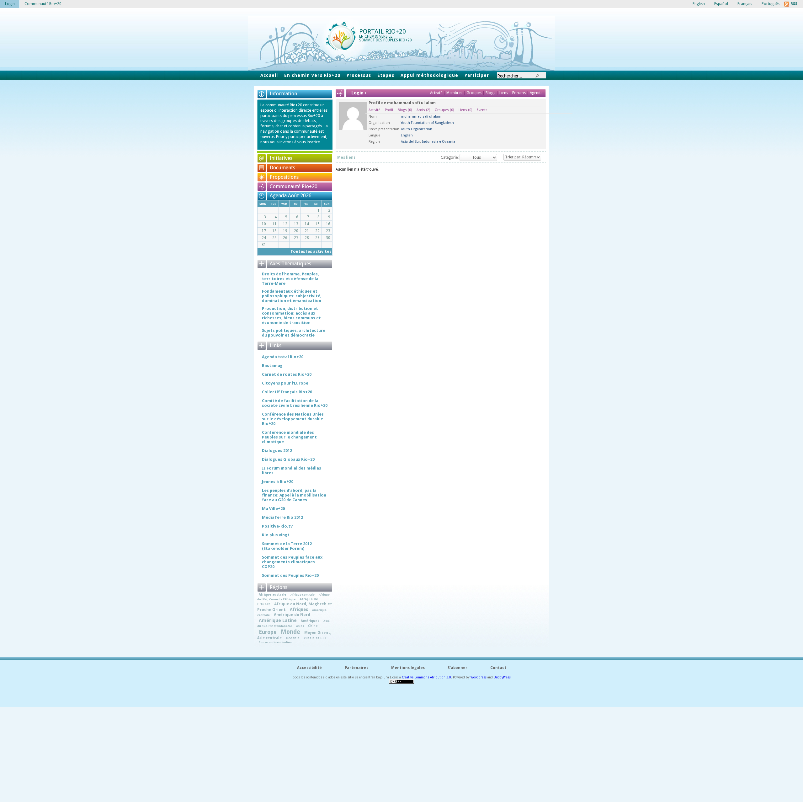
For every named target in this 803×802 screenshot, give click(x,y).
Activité (436, 93)
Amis (423, 110)
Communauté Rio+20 (293, 186)
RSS (793, 4)
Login (10, 4)
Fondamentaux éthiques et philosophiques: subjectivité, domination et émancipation (292, 296)
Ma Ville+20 (273, 508)
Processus (359, 75)
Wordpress (479, 677)
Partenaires (356, 668)
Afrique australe (272, 594)
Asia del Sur (410, 142)
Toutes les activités (311, 251)
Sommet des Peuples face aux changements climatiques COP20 (292, 562)
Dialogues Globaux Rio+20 (288, 459)
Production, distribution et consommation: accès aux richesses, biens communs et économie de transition (291, 315)
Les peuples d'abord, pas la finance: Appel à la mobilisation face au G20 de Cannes (294, 495)
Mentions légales (408, 668)
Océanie (293, 638)
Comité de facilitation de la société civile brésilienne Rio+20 (294, 403)
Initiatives (281, 158)
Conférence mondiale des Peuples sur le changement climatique (289, 437)
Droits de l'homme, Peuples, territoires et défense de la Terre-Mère (290, 279)
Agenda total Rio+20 (282, 356)
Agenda (536, 93)
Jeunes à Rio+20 (277, 481)
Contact (498, 668)
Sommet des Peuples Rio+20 (290, 575)
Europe (268, 632)
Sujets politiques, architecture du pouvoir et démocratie (293, 332)
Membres (454, 93)
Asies (300, 626)
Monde (290, 632)
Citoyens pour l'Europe (285, 383)
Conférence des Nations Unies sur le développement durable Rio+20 (293, 419)
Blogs (490, 93)
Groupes (473, 93)
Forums (519, 93)
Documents (282, 168)
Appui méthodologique (429, 75)
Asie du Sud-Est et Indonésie (293, 623)
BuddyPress (502, 677)
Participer (477, 75)
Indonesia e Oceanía (438, 142)
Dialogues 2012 (277, 450)
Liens (504, 93)
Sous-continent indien (275, 642)
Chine (313, 626)
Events (482, 110)
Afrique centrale (302, 594)
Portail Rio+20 (382, 31)
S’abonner (457, 668)
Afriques (299, 609)
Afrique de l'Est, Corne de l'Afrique (293, 597)
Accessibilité (309, 668)
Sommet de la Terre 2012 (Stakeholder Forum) (287, 546)
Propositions (284, 177)
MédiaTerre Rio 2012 (282, 517)
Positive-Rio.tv (277, 526)
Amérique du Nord (292, 614)
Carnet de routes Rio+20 (286, 374)
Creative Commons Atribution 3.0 (426, 677)
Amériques (310, 621)
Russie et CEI (315, 638)
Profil (389, 110)
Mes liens (346, 157)
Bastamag (272, 365)
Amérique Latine (278, 620)
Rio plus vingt (276, 535)
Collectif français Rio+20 (287, 392)
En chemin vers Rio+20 (312, 75)
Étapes (385, 75)
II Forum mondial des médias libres (291, 470)
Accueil (269, 75)
